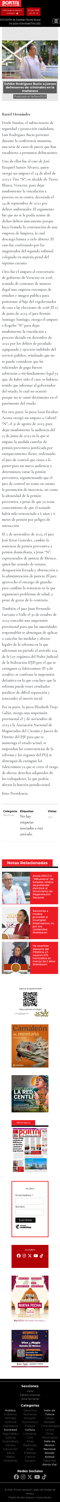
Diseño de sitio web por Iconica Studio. (30, 1497)
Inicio (30, 1391)
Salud (10, 1453)
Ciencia (30, 1456)
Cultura (30, 1429)
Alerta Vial (49, 1464)
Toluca (49, 1418)
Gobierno (10, 1414)
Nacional (8, 815)
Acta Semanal (30, 1398)
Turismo (29, 1460)
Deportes (49, 1460)
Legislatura (10, 1425)
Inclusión (30, 1418)
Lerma (49, 1429)
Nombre (20, 1206)
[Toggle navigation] (56, 21)
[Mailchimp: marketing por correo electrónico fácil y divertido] (23, 1228)
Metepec (50, 1422)
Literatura (29, 1433)
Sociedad (10, 1429)
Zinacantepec (50, 1425)
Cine (30, 1437)
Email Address (24, 1196)
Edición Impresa (30, 1395)
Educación (10, 1449)
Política (10, 1410)
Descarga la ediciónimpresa (12, 11)
